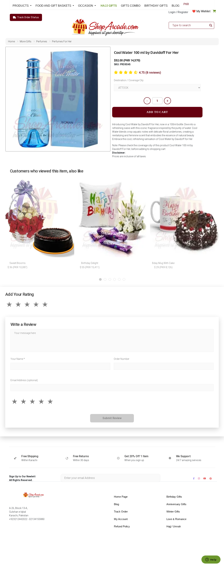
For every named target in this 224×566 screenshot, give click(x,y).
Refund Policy (122, 526)
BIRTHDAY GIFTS (156, 5)
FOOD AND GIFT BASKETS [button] (54, 5)
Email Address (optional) (24, 380)
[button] (100, 279)
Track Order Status (28, 17)
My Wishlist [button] (203, 11)
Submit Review (112, 418)
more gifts (25, 41)
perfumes (41, 41)
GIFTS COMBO (130, 5)
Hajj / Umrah (173, 526)
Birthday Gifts (174, 496)
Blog (116, 504)
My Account (121, 519)
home (11, 41)
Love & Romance (176, 519)
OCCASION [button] (86, 5)
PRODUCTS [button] (21, 5)
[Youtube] (204, 478)
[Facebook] (193, 478)
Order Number (121, 359)
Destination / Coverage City (129, 80)
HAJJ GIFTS (108, 5)
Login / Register (178, 12)
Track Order (121, 511)
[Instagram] (199, 478)
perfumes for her (62, 41)
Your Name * (17, 359)
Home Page (121, 496)
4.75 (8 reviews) (150, 72)
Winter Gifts (173, 511)
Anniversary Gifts (176, 504)
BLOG (175, 5)
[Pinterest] (210, 478)
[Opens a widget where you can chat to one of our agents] (210, 560)
